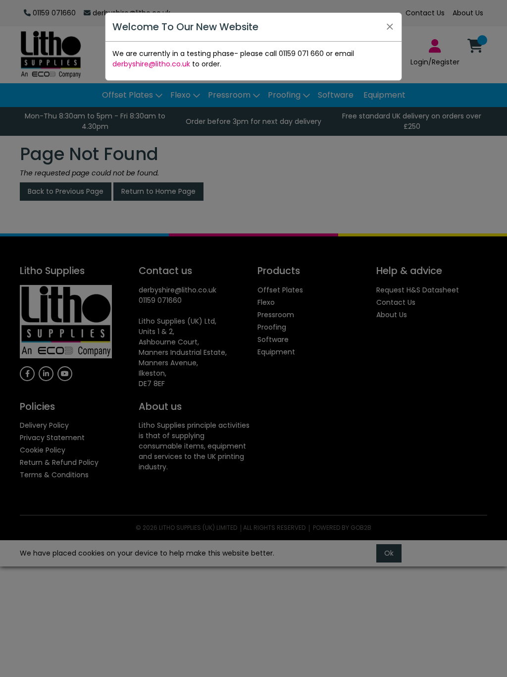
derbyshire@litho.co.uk (151, 64)
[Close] (389, 26)
